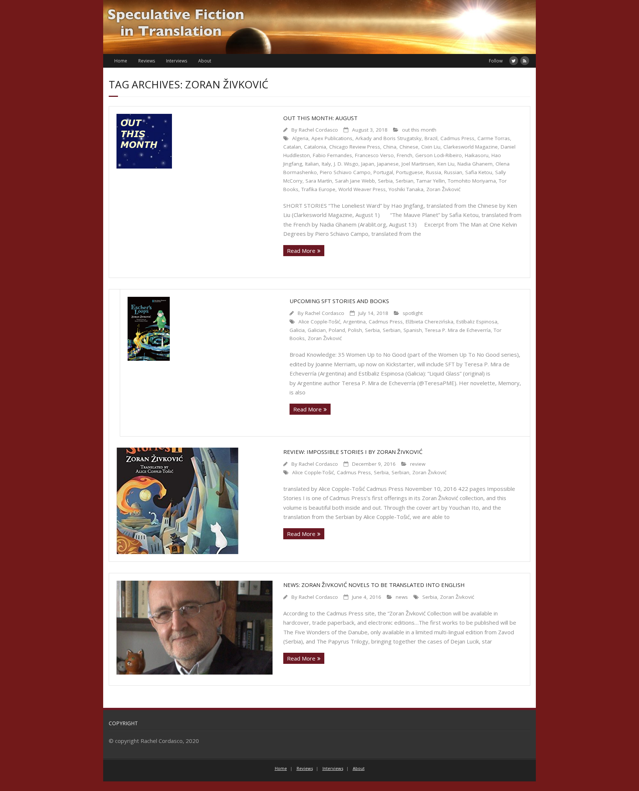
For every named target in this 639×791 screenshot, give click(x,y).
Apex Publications (331, 138)
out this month (419, 129)
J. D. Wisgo (346, 163)
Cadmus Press (457, 138)
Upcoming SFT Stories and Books (339, 301)
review (417, 464)
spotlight (413, 313)
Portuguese (409, 172)
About (204, 61)
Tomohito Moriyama (472, 180)
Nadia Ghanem (475, 163)
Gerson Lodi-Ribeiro (438, 155)
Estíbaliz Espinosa (476, 321)
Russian (453, 172)
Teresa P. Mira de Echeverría (458, 330)
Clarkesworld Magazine (470, 146)
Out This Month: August (320, 118)
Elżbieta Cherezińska (429, 321)
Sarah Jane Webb (355, 180)
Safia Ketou (478, 172)
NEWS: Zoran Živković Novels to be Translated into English (374, 584)
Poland (337, 330)
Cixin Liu (430, 146)
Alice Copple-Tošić (319, 321)
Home (120, 61)
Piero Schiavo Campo (345, 172)
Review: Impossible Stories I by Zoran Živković (352, 451)
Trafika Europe (318, 189)
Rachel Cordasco (318, 129)
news (402, 597)
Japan (367, 163)
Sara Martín (318, 180)
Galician (317, 330)
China (389, 146)
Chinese (408, 146)
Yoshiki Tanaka (406, 189)
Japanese (388, 163)
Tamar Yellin (430, 180)
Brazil (431, 138)
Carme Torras (493, 138)
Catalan (292, 146)
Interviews (176, 61)
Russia (433, 172)
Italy (326, 163)
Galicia (297, 330)
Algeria (300, 138)
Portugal (383, 172)
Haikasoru (476, 155)
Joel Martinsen (418, 163)
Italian (312, 163)
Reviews (146, 61)
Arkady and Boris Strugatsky (388, 138)
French (404, 155)
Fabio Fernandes (332, 155)
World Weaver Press (362, 189)
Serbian (404, 180)
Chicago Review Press (354, 146)
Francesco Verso (374, 155)
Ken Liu (445, 163)
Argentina (354, 321)
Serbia (385, 180)
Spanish (412, 330)
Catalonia (315, 146)
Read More (301, 250)
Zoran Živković (443, 189)
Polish (355, 330)
